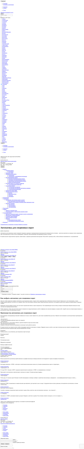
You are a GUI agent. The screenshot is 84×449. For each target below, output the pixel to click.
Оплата (4, 8)
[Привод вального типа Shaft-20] (8, 268)
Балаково (4, 24)
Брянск (3, 30)
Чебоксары (4, 134)
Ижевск (4, 49)
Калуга (3, 54)
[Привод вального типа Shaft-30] (8, 262)
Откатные (10, 195)
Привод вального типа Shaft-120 (8, 259)
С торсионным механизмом (14, 189)
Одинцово (4, 84)
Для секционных (12, 207)
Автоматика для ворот (13, 224)
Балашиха (4, 25)
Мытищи (4, 76)
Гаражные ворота (10, 170)
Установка (5, 414)
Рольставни (5, 208)
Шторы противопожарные (14, 182)
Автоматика (6, 198)
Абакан (3, 18)
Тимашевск (4, 119)
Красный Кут (5, 64)
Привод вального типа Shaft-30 (8, 264)
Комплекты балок (12, 194)
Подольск (4, 94)
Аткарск (4, 22)
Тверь (3, 118)
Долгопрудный (5, 43)
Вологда (4, 39)
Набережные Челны (6, 77)
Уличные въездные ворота (12, 191)
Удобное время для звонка (19, 442)
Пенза (3, 89)
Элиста (3, 137)
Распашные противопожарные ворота (16, 179)
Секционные (11, 175)
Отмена (2, 443)
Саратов (4, 107)
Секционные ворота (10, 185)
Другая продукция (7, 212)
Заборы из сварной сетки (11, 210)
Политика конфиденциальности (8, 423)
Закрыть (2, 143)
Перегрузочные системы (11, 217)
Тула (3, 124)
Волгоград (4, 37)
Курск (3, 66)
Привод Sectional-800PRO (6, 282)
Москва (4, 73)
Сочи (3, 111)
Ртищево (4, 101)
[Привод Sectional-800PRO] (7, 280)
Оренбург (4, 88)
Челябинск (4, 135)
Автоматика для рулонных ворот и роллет (15, 199)
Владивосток (5, 34)
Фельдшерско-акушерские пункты (16, 221)
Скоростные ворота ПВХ (11, 190)
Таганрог (4, 115)
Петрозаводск (5, 93)
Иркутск (4, 50)
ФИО (14, 439)
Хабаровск (4, 131)
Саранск (4, 106)
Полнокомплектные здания (14, 219)
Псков (3, 96)
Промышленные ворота (11, 174)
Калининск (4, 52)
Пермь (3, 90)
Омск (3, 85)
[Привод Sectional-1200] (6, 274)
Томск (3, 123)
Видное (4, 33)
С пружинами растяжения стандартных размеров (19, 188)
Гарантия (5, 6)
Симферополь (5, 109)
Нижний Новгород (6, 80)
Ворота (4, 169)
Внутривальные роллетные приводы (16, 201)
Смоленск (4, 110)
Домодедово (5, 45)
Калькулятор (6, 197)
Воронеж (4, 41)
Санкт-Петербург (6, 105)
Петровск (4, 92)
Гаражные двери (9, 172)
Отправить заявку (4, 291)
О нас (4, 10)
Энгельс (4, 139)
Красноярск (4, 63)
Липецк (4, 67)
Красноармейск (5, 59)
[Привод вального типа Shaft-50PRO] (9, 249)
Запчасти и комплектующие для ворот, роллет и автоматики (19, 214)
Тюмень (4, 126)
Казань (3, 51)
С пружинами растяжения (14, 187)
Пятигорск (4, 97)
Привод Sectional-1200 (5, 276)
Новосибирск (5, 83)
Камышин (4, 55)
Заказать (2, 254)
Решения (8, 218)
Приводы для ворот (10, 203)
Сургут (3, 114)
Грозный (4, 42)
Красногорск (5, 60)
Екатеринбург (5, 46)
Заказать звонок (4, 161)
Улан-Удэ (4, 127)
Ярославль (4, 141)
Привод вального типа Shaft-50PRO (9, 252)
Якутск (3, 140)
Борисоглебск (5, 29)
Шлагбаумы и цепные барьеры (13, 215)
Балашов (4, 26)
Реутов (3, 98)
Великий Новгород (6, 32)
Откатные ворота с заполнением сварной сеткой (16, 211)
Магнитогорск (5, 69)
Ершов (3, 47)
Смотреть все (3, 399)
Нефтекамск (5, 79)
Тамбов (4, 117)
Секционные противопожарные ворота (17, 181)
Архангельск (5, 20)
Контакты (5, 222)
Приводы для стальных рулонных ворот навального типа (21, 202)
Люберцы (4, 68)
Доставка (5, 3)
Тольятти (4, 122)
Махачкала (4, 72)
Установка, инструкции (8, 4)
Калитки (10, 192)
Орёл (3, 86)
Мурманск (4, 75)
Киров (3, 58)
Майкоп (4, 71)
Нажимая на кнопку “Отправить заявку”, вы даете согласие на (24, 294)
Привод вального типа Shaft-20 (8, 270)
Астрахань (4, 21)
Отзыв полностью (5, 360)
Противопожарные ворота (12, 177)
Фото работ (5, 411)
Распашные (11, 171)
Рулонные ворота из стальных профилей (15, 183)
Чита (3, 136)
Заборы (4, 209)
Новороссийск (5, 81)
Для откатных (11, 204)
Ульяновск (4, 128)
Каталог (6, 224)
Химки (3, 132)
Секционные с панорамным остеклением (17, 176)
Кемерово (4, 56)
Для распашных (11, 205)
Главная (2, 224)
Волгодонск (5, 38)
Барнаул (4, 28)
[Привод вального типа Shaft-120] (8, 255)
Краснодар (4, 62)
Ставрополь (4, 113)
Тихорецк (4, 120)
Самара (3, 103)
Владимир (4, 35)
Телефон (15, 441)
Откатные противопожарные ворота (16, 178)
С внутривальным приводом (14, 184)
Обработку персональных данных (38, 294)
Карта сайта (5, 415)
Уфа (3, 130)
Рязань (3, 102)
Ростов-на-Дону (5, 100)
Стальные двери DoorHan (11, 216)
